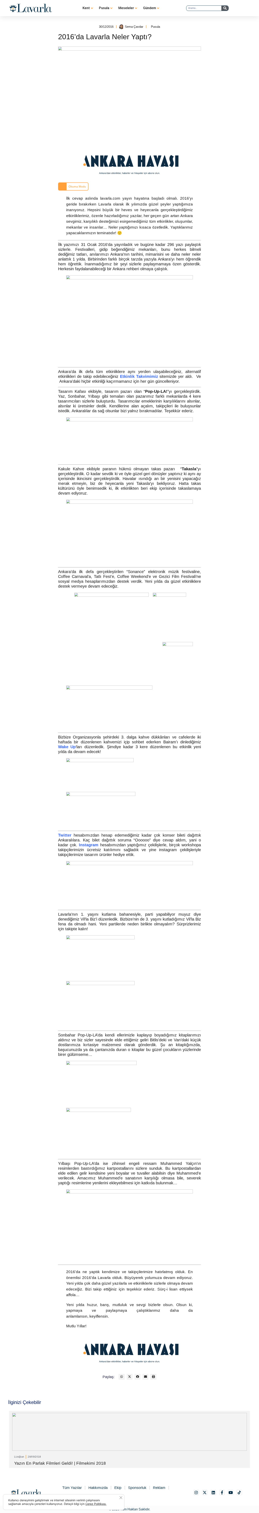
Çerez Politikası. (95, 1504)
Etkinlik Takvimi (135, 376)
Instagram (88, 845)
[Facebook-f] (222, 1492)
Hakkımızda (98, 1488)
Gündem (149, 8)
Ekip (117, 1488)
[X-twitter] (205, 1492)
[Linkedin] (213, 1492)
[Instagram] (196, 1492)
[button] (121, 1377)
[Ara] (224, 8)
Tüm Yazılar (72, 1488)
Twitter (64, 835)
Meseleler (126, 8)
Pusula (104, 8)
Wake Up (67, 747)
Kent (86, 8)
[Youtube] (230, 1492)
